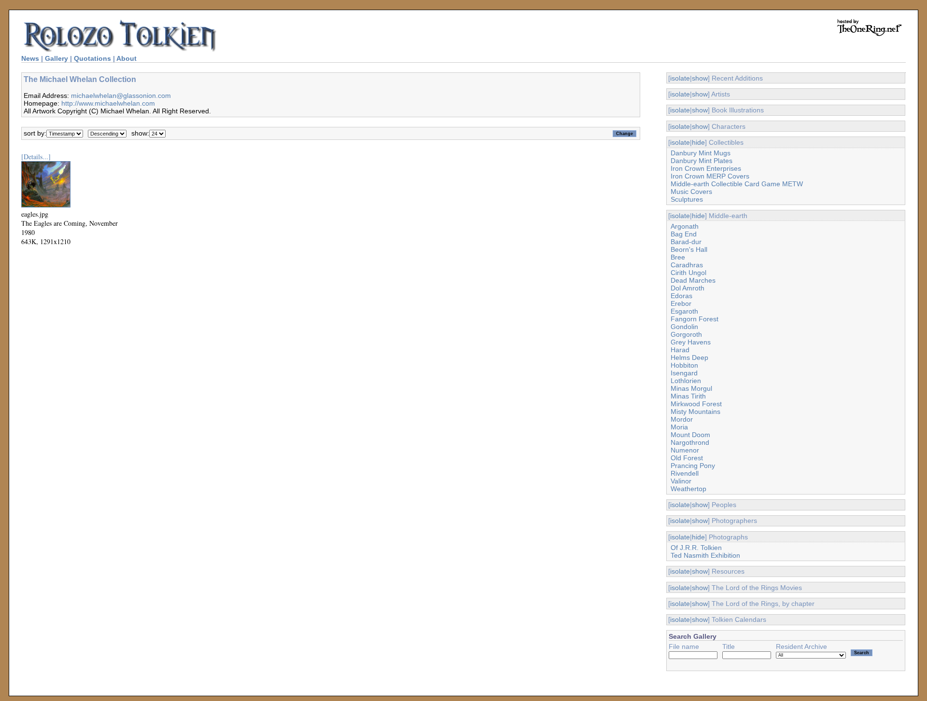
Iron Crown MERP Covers (710, 176)
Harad (680, 350)
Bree (678, 257)
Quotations (92, 58)
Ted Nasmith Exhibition (705, 555)
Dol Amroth (687, 288)
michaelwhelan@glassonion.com (121, 95)
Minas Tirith (688, 396)
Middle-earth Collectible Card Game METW (737, 184)
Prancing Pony (693, 465)
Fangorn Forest (694, 319)
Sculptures (687, 199)
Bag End (684, 234)
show (700, 78)
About (126, 58)
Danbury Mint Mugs (700, 153)
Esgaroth (684, 311)
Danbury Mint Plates (701, 161)
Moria (679, 427)
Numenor (685, 450)
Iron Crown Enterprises (706, 168)
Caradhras (687, 265)
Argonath (685, 226)
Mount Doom (690, 435)
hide (698, 142)
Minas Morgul (691, 388)
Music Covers (691, 191)
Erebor (681, 303)
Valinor (681, 481)
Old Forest (687, 458)
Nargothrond (690, 442)
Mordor (682, 419)
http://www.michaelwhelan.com (108, 103)
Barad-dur (686, 242)
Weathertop (688, 489)
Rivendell (685, 473)
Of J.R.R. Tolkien (696, 547)
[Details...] (36, 156)
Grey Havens (691, 342)
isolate (680, 78)
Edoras (681, 296)
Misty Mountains (695, 411)
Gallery (56, 58)
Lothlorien (686, 381)
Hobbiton (684, 365)
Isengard (684, 373)
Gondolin (684, 326)
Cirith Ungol (688, 272)
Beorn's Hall (689, 249)
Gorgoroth (686, 334)
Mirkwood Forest (696, 404)
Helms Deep (689, 357)
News (30, 58)
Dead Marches (693, 280)
